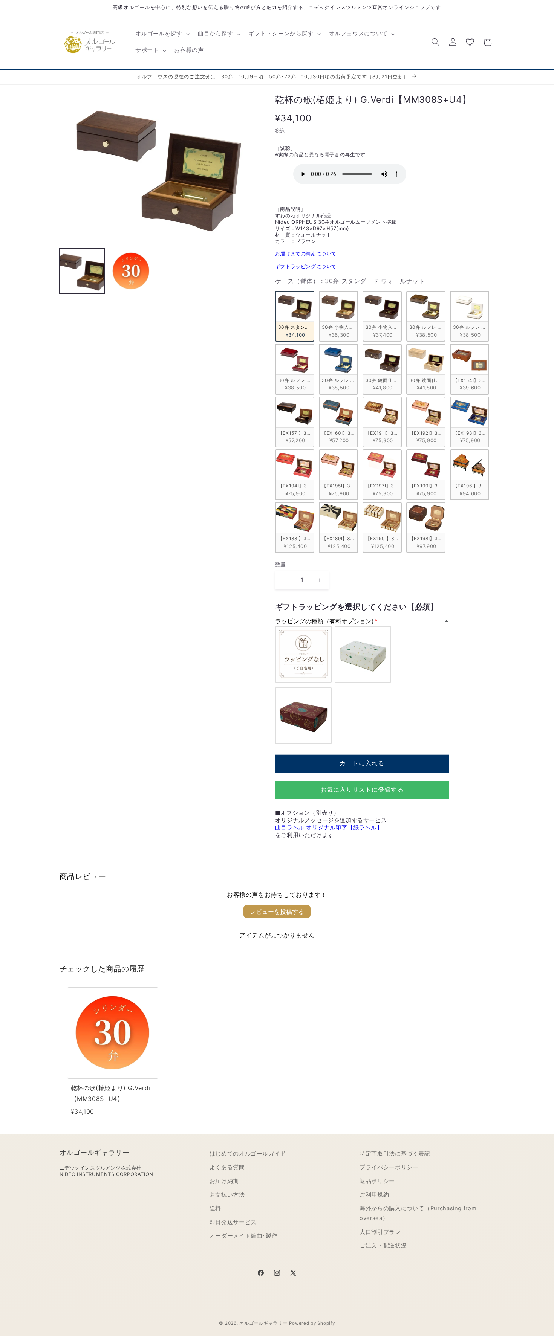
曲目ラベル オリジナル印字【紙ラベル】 (329, 827)
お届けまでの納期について (306, 253)
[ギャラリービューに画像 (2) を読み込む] (131, 271)
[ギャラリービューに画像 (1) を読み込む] (82, 271)
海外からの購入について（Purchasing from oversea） (418, 1213)
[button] (161, 34)
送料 (215, 1208)
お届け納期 (224, 1181)
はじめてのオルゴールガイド (248, 1153)
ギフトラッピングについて (306, 266)
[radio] (294, 316)
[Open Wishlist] (470, 42)
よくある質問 (227, 1167)
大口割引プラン (380, 1232)
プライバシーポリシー (389, 1167)
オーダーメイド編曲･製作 (244, 1236)
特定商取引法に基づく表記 (395, 1153)
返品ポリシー (377, 1181)
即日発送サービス (233, 1222)
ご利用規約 (374, 1194)
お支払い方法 (227, 1194)
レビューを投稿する (277, 911)
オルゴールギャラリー (263, 1322)
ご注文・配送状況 (383, 1246)
